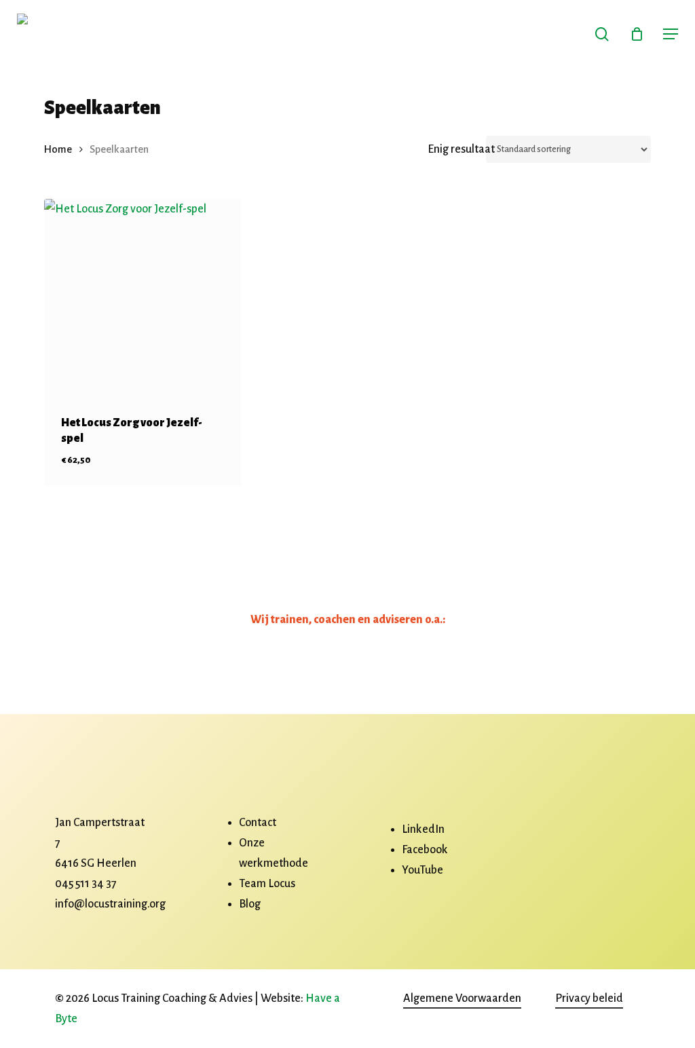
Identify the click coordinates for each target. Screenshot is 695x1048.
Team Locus (267, 884)
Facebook (425, 850)
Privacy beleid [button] (589, 998)
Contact (257, 823)
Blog (250, 904)
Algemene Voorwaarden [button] (462, 998)
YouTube (422, 870)
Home (58, 149)
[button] (670, 34)
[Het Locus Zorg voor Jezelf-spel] (142, 297)
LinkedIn (423, 829)
